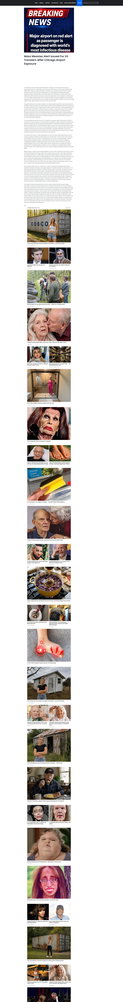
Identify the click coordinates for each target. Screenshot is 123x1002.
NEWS (61, 2)
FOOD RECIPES (55, 2)
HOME (36, 2)
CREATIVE (47, 2)
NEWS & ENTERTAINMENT (70, 2)
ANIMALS (41, 2)
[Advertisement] (49, 77)
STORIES (79, 2)
